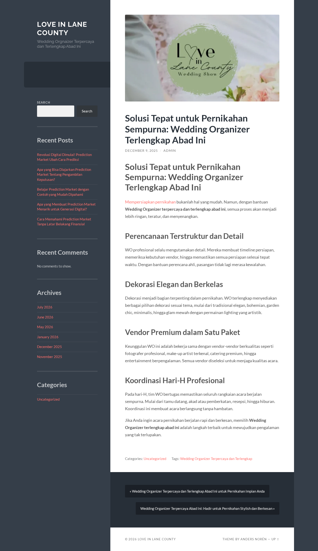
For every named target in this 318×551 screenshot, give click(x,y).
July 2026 (44, 307)
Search (43, 102)
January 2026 (47, 337)
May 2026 (45, 327)
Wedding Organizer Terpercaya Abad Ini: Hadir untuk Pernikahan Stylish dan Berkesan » (207, 508)
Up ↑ (275, 539)
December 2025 (49, 347)
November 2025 (49, 357)
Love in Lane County (62, 28)
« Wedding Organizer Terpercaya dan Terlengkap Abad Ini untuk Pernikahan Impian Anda (197, 491)
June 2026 (45, 317)
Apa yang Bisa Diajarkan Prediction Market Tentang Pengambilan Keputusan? (64, 174)
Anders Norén (253, 539)
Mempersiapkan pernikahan (150, 201)
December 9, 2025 (141, 150)
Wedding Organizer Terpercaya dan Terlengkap (216, 458)
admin (169, 150)
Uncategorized (48, 399)
